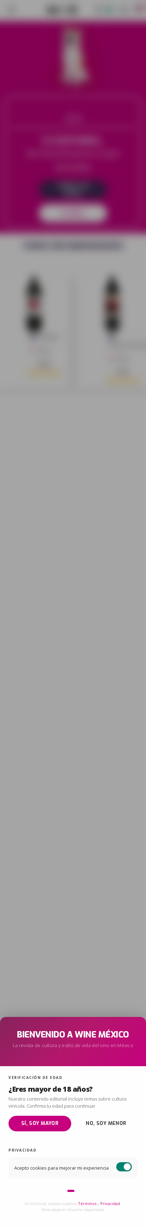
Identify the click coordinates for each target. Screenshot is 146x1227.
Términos (87, 1203)
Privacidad (110, 1203)
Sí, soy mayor (39, 1123)
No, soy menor (106, 1123)
